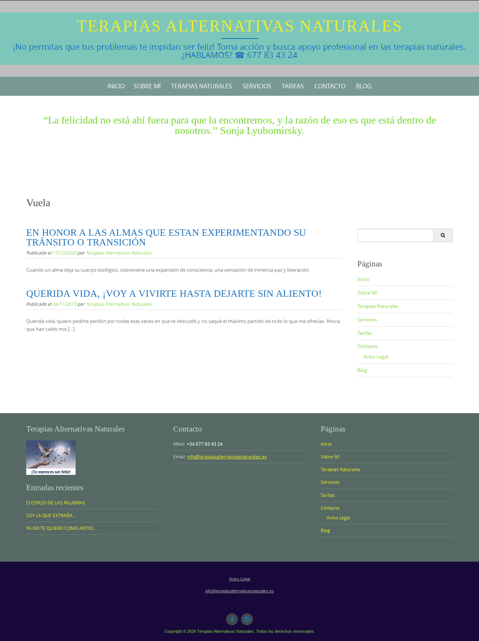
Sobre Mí (147, 86)
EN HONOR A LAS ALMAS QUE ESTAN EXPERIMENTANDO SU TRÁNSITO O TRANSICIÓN (166, 237)
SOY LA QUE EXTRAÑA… (51, 515)
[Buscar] (443, 235)
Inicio (116, 86)
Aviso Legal (375, 356)
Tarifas (293, 86)
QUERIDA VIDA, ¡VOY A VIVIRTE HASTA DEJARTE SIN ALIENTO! (174, 293)
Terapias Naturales (201, 86)
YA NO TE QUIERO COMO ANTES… (61, 528)
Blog (364, 86)
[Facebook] (232, 619)
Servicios (256, 86)
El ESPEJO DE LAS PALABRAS (55, 503)
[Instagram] (247, 619)
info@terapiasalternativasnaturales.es (227, 457)
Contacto (329, 86)
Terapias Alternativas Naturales (239, 26)
